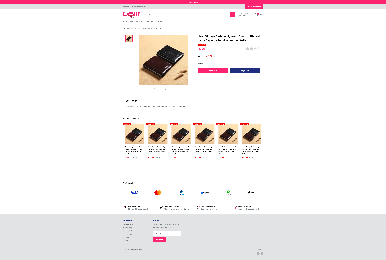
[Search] (232, 14)
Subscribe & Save (256, 6)
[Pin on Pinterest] (251, 48)
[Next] (263, 148)
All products (132, 28)
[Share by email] (258, 48)
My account (243, 15)
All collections (135, 21)
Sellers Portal (193, 2)
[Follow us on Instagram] (262, 253)
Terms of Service (128, 224)
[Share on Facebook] (247, 48)
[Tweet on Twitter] (255, 48)
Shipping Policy (128, 231)
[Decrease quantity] (207, 63)
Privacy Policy (127, 228)
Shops (160, 21)
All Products (150, 21)
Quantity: (201, 63)
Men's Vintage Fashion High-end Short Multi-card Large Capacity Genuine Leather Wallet (134, 150)
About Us (126, 237)
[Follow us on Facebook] (258, 253)
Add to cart (213, 71)
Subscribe (159, 239)
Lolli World (202, 49)
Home (125, 21)
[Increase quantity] (218, 63)
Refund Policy (127, 234)
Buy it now (245, 71)
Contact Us (126, 240)
